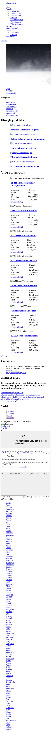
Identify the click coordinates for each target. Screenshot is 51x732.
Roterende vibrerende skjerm (24, 129)
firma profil (14, 33)
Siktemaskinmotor (32, 395)
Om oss (8, 30)
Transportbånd (15, 15)
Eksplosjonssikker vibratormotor (13, 395)
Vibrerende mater (16, 24)
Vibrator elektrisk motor (19, 399)
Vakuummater (15, 22)
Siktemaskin (15, 11)
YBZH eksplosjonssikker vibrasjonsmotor (22, 184)
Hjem (8, 7)
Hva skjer (4, 428)
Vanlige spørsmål (12, 28)
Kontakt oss (10, 37)
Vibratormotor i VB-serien (23, 310)
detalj (21, 202)
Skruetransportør (16, 20)
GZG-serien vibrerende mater (24, 166)
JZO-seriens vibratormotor (23, 210)
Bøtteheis (13, 18)
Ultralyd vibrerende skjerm (23, 157)
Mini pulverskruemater (27, 397)
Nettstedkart (18, 393)
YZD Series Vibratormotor (23, 235)
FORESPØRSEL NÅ (9, 401)
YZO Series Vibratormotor (23, 260)
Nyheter (9, 26)
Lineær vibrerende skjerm (23, 148)
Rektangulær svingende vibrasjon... (27, 139)
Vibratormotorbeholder (9, 397)
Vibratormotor (15, 13)
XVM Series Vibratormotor (23, 285)
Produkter (9, 9)
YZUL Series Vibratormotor (24, 335)
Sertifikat (13, 35)
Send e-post (5, 426)
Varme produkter (7, 393)
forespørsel (14, 202)
